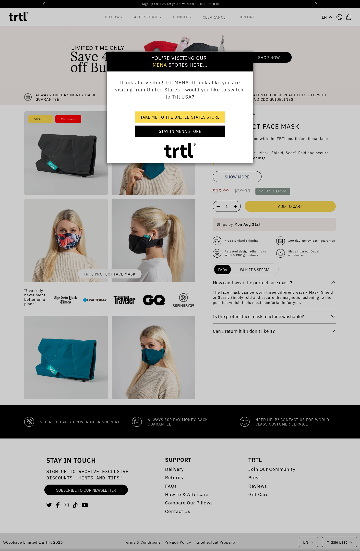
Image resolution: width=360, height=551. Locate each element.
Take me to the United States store (180, 117)
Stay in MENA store (180, 131)
